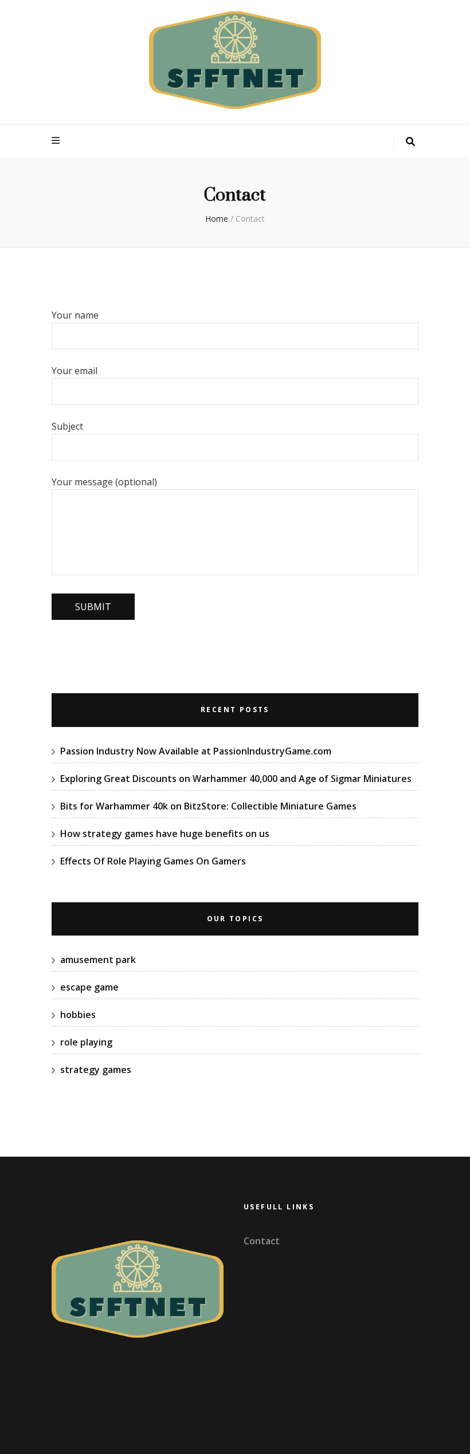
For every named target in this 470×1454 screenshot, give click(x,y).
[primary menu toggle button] (57, 140)
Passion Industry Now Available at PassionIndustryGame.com (195, 751)
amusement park (98, 959)
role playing (86, 1042)
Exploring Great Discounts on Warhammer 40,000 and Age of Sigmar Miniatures (236, 778)
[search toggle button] (410, 142)
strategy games (95, 1069)
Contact (262, 1241)
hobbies (78, 1014)
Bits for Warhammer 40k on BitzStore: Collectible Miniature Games (208, 806)
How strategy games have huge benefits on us (166, 833)
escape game (89, 987)
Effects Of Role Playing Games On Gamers (153, 861)
